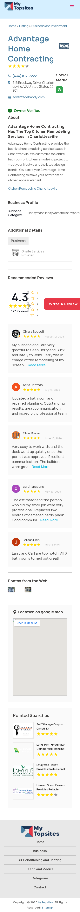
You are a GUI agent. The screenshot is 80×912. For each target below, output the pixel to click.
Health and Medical (39, 869)
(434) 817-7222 (24, 76)
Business (40, 851)
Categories (40, 878)
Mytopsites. (46, 902)
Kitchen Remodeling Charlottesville (32, 188)
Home (12, 26)
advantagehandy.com (28, 97)
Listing (24, 26)
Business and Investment (49, 26)
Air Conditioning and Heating (40, 860)
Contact (40, 887)
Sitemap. (47, 907)
